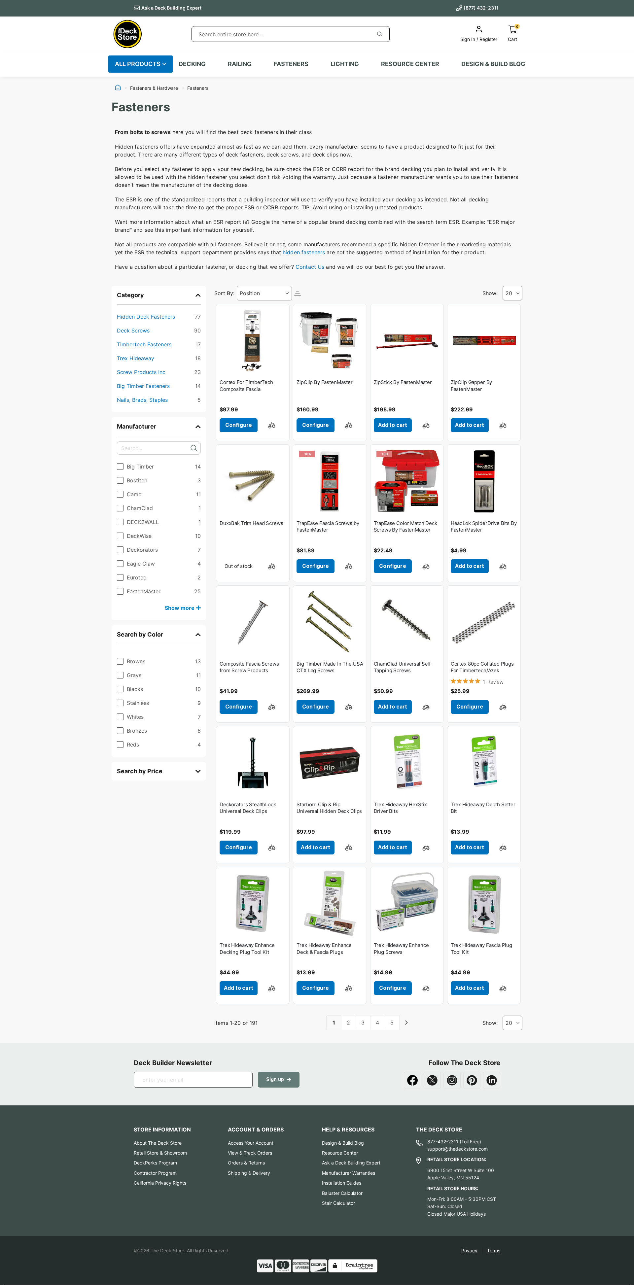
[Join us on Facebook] (412, 1080)
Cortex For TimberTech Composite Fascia (246, 385)
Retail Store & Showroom (160, 1153)
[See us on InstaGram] (452, 1080)
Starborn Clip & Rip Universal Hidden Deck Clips (329, 807)
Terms (493, 1250)
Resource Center (340, 1153)
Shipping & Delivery (249, 1173)
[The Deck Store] (127, 34)
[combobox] (281, 34)
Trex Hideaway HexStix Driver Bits (400, 807)
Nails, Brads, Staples (159, 399)
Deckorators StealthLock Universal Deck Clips (248, 807)
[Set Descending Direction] (297, 293)
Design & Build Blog (343, 1143)
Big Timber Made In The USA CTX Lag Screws (330, 667)
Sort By (223, 293)
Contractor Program (155, 1173)
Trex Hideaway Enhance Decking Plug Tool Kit (247, 948)
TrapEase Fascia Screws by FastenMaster (328, 526)
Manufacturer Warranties (348, 1173)
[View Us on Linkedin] (491, 1080)
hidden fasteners (304, 252)
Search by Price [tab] (139, 771)
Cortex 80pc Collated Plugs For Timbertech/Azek (482, 667)
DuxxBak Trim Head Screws (251, 523)
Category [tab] (130, 295)
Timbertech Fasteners (159, 344)
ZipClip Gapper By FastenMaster (471, 385)
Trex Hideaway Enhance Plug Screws (401, 948)
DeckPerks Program (155, 1162)
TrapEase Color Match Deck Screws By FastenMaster (405, 526)
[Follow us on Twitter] (432, 1080)
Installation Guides (341, 1183)
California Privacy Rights (160, 1183)
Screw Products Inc (159, 371)
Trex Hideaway (159, 358)
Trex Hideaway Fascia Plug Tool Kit (481, 948)
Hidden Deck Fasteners (159, 316)
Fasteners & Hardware (154, 88)
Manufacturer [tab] (136, 426)
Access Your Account (250, 1143)
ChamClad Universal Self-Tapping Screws (403, 667)
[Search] (379, 34)
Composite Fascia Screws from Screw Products (249, 667)
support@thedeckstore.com (457, 1149)
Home (118, 88)
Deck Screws (159, 330)
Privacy (469, 1250)
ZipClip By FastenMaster (325, 382)
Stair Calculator (338, 1203)
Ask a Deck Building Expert (171, 8)
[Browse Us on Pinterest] (471, 1080)
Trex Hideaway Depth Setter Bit (483, 807)
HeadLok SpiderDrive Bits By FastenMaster (484, 526)
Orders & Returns (246, 1162)
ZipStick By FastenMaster (403, 382)
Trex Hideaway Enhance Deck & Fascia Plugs (324, 948)
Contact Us (310, 266)
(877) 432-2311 (481, 8)
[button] (272, 425)
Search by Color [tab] (140, 634)
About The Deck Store (158, 1143)
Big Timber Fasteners (159, 385)
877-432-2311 (442, 1141)
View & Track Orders (250, 1153)
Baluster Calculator (342, 1193)
